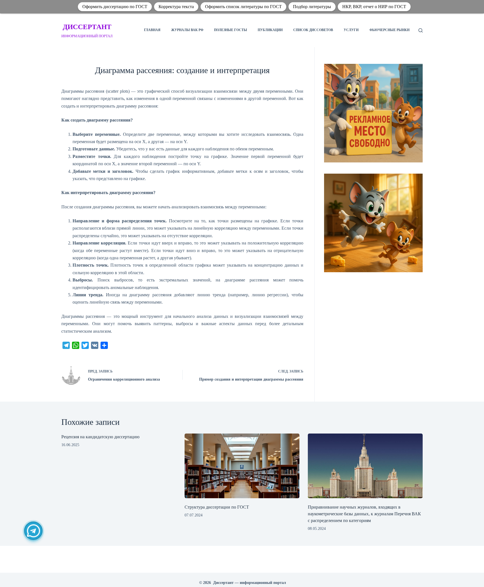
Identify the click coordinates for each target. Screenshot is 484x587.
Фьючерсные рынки (389, 30)
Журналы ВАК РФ (187, 30)
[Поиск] (420, 30)
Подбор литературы (312, 6)
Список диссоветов (313, 30)
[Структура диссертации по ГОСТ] (242, 466)
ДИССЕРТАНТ (87, 27)
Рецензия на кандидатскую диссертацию (100, 436)
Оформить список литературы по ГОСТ (243, 6)
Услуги (351, 30)
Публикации (270, 30)
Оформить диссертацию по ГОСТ (114, 6)
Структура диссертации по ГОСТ (217, 507)
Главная (152, 30)
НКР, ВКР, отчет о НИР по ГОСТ (374, 6)
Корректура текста (176, 6)
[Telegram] (33, 530)
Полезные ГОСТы (230, 30)
